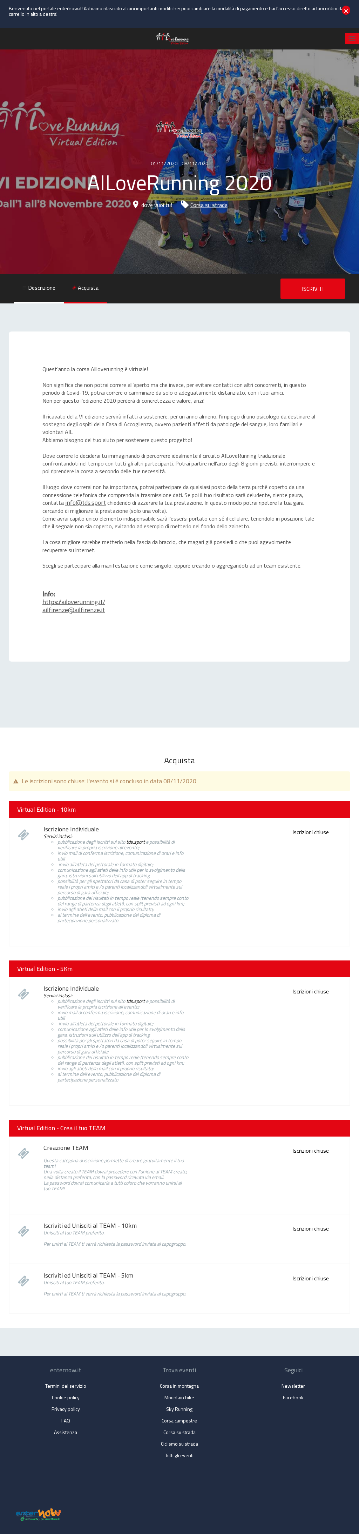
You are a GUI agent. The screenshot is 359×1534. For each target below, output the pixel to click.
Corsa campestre (179, 1420)
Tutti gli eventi (179, 1455)
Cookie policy (66, 1397)
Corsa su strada (209, 205)
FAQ (65, 1420)
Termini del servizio (65, 1385)
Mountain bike (179, 1397)
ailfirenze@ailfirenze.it (73, 610)
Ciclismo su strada (179, 1443)
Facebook (293, 1397)
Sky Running (179, 1409)
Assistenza (65, 1432)
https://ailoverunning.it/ (73, 602)
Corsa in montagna (179, 1385)
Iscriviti (313, 288)
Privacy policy (66, 1409)
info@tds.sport (85, 502)
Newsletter (293, 1385)
